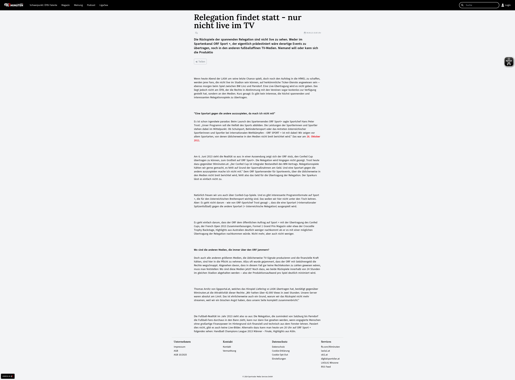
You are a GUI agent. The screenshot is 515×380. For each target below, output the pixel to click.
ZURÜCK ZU (6, 376)
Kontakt (227, 346)
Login (508, 5)
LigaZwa (104, 5)
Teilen (201, 61)
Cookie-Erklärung (281, 350)
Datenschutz (278, 346)
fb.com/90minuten (330, 346)
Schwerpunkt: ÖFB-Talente (43, 5)
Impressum (179, 346)
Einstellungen (279, 358)
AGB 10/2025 (180, 354)
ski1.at (324, 354)
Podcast (91, 5)
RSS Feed (326, 366)
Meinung (78, 5)
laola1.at (325, 350)
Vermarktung (229, 350)
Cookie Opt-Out (280, 354)
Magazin (65, 5)
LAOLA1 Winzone (329, 362)
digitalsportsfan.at (330, 358)
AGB (176, 350)
